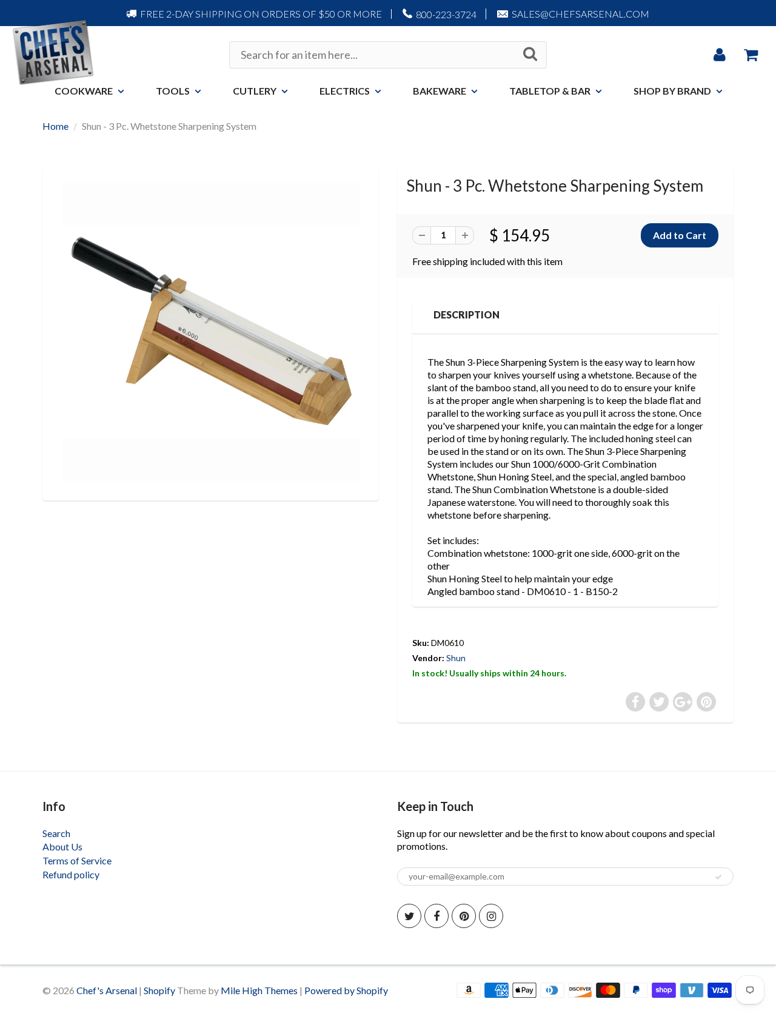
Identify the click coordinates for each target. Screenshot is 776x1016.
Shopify (159, 990)
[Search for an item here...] (530, 53)
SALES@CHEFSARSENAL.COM (580, 13)
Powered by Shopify (346, 990)
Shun (456, 658)
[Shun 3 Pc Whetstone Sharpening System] (211, 332)
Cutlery (254, 90)
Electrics (344, 90)
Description (466, 314)
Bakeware (439, 90)
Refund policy (70, 874)
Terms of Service (77, 860)
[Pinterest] (464, 916)
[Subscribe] (718, 877)
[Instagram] (491, 916)
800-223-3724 (446, 14)
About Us (62, 846)
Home (55, 126)
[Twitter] (409, 916)
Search (56, 833)
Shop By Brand (672, 90)
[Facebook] (436, 916)
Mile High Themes (259, 990)
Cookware (84, 90)
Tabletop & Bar (549, 90)
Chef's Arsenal (106, 990)
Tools (173, 90)
